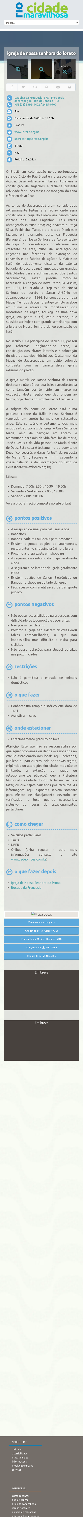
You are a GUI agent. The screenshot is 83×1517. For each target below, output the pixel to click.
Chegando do (41, 931)
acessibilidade (20, 1453)
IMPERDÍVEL (19, 1488)
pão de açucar (20, 1500)
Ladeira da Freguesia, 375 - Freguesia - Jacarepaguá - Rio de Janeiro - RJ (40, 99)
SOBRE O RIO (19, 1442)
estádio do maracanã (24, 1512)
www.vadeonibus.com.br (28, 859)
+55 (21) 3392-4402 (27, 104)
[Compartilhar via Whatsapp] (46, 87)
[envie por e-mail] (58, 87)
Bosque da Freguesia (26, 887)
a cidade (17, 1449)
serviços (16, 1469)
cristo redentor (20, 1496)
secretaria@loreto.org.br (31, 138)
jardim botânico (21, 1508)
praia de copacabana (24, 1504)
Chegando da (41, 956)
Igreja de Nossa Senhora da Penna (36, 883)
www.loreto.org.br (27, 132)
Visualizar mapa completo (41, 922)
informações (19, 1461)
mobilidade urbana (22, 1465)
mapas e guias (20, 1457)
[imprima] (69, 87)
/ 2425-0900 (48, 104)
